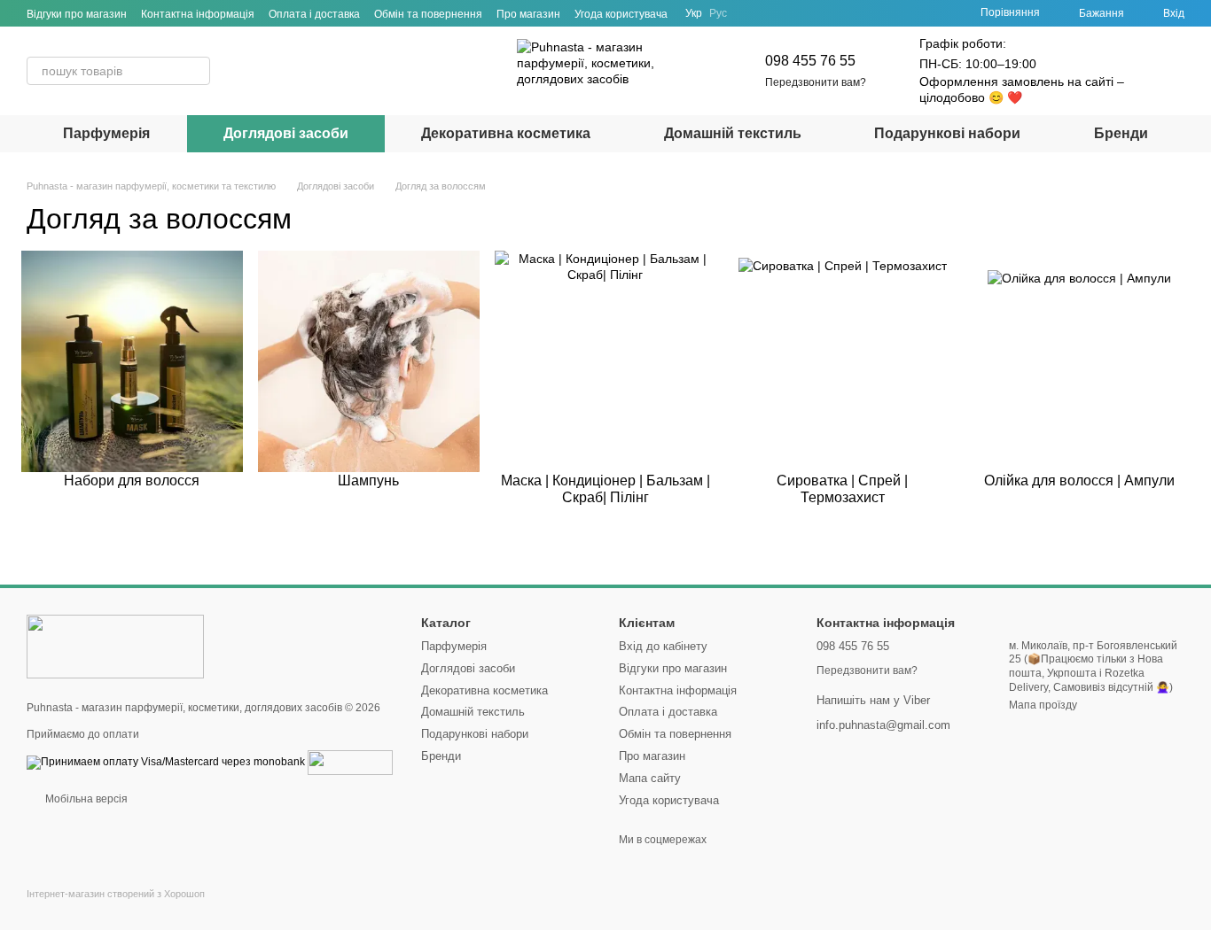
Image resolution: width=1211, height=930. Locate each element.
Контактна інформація (197, 14)
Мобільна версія (85, 799)
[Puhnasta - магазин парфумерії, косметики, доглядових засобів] (115, 645)
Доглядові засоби (285, 133)
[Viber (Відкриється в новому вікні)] (816, 13)
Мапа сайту (650, 778)
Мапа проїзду (1043, 705)
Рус (718, 13)
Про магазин (528, 14)
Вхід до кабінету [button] (663, 646)
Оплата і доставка (314, 14)
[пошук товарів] (196, 71)
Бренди (1121, 133)
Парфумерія (106, 133)
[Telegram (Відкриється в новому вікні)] (794, 13)
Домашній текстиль (732, 133)
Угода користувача (621, 14)
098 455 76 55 (810, 60)
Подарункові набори (947, 133)
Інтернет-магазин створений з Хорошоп (116, 893)
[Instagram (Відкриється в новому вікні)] (752, 13)
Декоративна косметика (505, 133)
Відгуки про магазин (77, 14)
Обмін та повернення (428, 14)
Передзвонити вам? (815, 82)
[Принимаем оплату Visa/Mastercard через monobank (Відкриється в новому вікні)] (166, 762)
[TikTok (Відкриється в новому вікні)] (773, 13)
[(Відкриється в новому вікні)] (350, 762)
